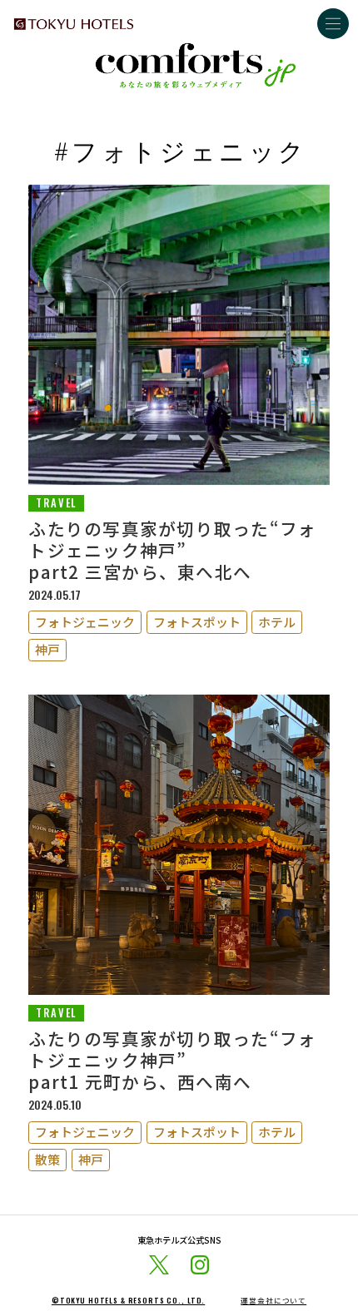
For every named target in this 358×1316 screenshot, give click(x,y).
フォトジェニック (85, 622)
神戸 (47, 649)
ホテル (277, 622)
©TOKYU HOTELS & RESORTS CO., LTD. (128, 1300)
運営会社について (273, 1300)
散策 (47, 1159)
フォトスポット (197, 622)
